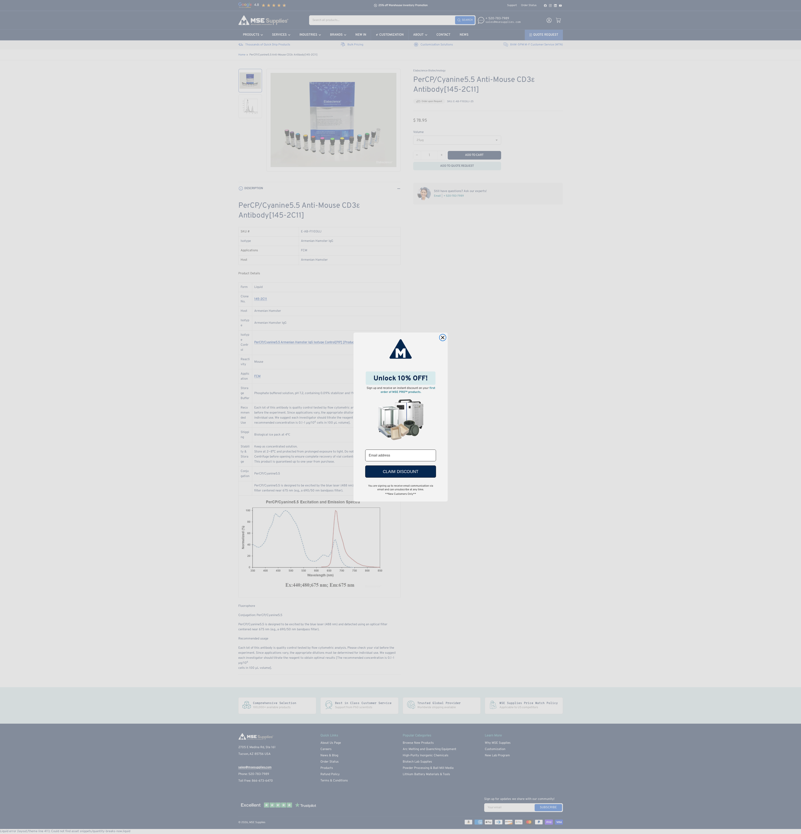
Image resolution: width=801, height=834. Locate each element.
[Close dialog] (442, 337)
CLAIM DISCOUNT (400, 471)
